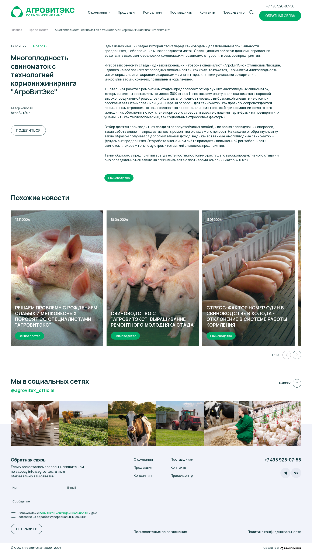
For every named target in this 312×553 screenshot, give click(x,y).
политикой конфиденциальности (63, 513)
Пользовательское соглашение (160, 531)
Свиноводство (119, 178)
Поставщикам (181, 12)
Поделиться (28, 130)
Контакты (207, 12)
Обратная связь (280, 15)
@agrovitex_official (32, 390)
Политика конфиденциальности (274, 531)
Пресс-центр (233, 12)
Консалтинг (153, 12)
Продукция (127, 12)
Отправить (26, 529)
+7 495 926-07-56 (280, 6)
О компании (97, 12)
